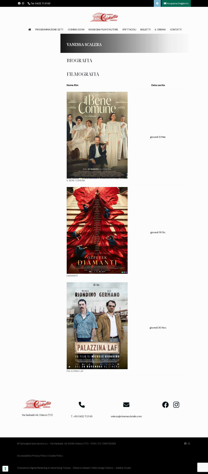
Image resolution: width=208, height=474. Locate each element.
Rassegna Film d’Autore (103, 29)
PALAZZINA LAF (75, 371)
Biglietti (145, 29)
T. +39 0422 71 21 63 (81, 416)
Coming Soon (76, 29)
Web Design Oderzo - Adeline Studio (111, 467)
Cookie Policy (56, 455)
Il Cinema (160, 29)
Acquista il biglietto (177, 3)
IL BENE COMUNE (76, 180)
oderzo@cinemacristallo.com (126, 416)
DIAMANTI (72, 275)
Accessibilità (24, 455)
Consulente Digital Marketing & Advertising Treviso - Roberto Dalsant (53, 467)
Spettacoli (129, 29)
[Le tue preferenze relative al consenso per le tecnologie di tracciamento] (5, 469)
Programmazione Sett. (49, 29)
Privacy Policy (39, 455)
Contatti (176, 29)
